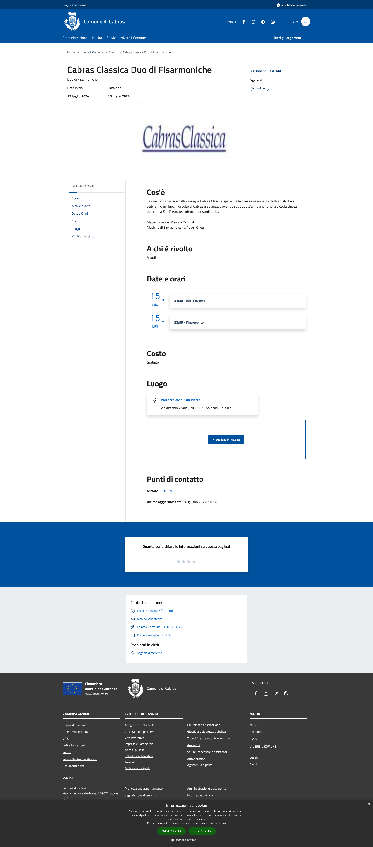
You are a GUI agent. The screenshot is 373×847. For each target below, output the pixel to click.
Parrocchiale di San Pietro (180, 399)
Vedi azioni (276, 71)
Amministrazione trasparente (206, 788)
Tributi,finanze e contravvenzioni (209, 738)
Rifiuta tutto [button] (202, 830)
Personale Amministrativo (80, 759)
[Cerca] (305, 21)
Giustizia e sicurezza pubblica (206, 731)
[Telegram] (261, 21)
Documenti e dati (74, 766)
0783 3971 (168, 490)
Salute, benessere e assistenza (207, 752)
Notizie (254, 725)
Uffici (66, 738)
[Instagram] (252, 21)
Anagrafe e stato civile (139, 725)
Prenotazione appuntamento (144, 788)
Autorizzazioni (196, 759)
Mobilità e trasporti (137, 768)
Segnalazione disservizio (141, 795)
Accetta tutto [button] (171, 831)
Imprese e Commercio (139, 743)
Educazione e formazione (203, 724)
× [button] (368, 804)
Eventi (113, 52)
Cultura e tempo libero (139, 731)
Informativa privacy (200, 795)
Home (71, 52)
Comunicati (257, 731)
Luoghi (254, 757)
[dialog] (186, 823)
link (224, 822)
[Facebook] (242, 21)
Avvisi (254, 738)
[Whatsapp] (271, 21)
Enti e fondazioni (74, 745)
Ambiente (193, 745)
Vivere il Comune (92, 52)
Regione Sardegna (74, 5)
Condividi (256, 71)
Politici (67, 752)
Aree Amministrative (76, 731)
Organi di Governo (74, 725)
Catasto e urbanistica (139, 756)
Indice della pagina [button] (83, 186)
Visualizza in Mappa (226, 439)
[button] (186, 840)
